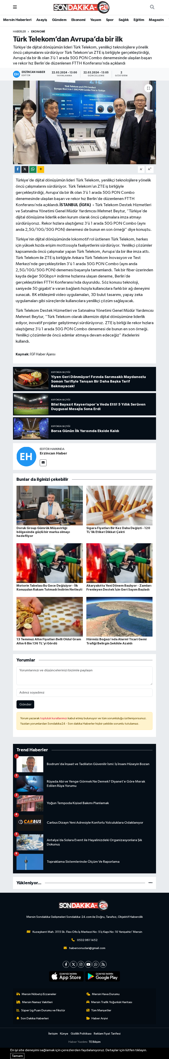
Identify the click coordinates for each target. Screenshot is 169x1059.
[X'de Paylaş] (24, 169)
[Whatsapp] (95, 964)
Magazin (156, 20)
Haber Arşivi (100, 1018)
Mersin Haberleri (17, 20)
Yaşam (95, 20)
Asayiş (41, 20)
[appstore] (66, 976)
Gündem (59, 20)
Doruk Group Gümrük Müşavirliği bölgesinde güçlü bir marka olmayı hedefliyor (43, 532)
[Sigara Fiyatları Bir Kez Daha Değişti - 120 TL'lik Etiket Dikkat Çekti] (119, 505)
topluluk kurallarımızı (54, 718)
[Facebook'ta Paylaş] (17, 169)
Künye (64, 1033)
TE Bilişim (95, 1041)
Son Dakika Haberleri (35, 1018)
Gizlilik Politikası (81, 1033)
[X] (73, 964)
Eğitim (139, 20)
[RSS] (103, 964)
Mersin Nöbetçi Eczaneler (39, 994)
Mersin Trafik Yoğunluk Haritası (111, 1002)
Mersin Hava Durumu (106, 994)
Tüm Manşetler (101, 1010)
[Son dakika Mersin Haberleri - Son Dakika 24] (83, 7)
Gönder (25, 704)
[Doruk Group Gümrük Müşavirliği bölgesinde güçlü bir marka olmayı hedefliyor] (49, 505)
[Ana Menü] (15, 7)
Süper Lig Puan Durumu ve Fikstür (43, 1010)
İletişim (53, 1033)
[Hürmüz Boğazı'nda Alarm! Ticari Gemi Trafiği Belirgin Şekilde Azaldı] (119, 617)
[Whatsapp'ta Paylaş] (32, 169)
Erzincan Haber (53, 453)
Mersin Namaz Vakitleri (37, 1002)
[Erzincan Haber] (26, 456)
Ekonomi (78, 20)
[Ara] (152, 7)
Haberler (19, 31)
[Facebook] (66, 964)
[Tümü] (151, 883)
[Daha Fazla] (40, 169)
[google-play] (102, 976)
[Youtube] (88, 964)
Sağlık (124, 20)
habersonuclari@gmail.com (87, 948)
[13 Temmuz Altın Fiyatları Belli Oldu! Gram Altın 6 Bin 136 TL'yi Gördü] (49, 617)
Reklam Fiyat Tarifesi (107, 1033)
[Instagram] (80, 964)
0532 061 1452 (87, 940)
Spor (110, 20)
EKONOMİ (38, 31)
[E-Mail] (43, 462)
